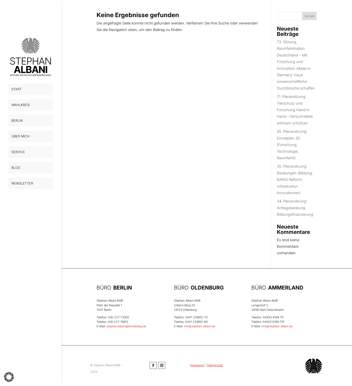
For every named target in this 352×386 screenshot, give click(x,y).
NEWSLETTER (22, 183)
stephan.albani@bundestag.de (126, 326)
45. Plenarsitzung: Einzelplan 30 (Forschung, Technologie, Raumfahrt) (292, 144)
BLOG (15, 168)
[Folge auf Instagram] (161, 365)
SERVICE (18, 152)
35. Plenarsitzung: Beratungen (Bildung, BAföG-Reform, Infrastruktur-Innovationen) (295, 179)
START (16, 89)
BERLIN (17, 120)
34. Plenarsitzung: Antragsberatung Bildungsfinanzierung (295, 208)
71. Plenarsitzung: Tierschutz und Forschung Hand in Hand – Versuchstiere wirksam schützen (295, 109)
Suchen (309, 16)
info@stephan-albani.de (199, 326)
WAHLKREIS (20, 105)
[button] (9, 377)
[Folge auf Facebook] (153, 365)
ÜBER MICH (20, 136)
